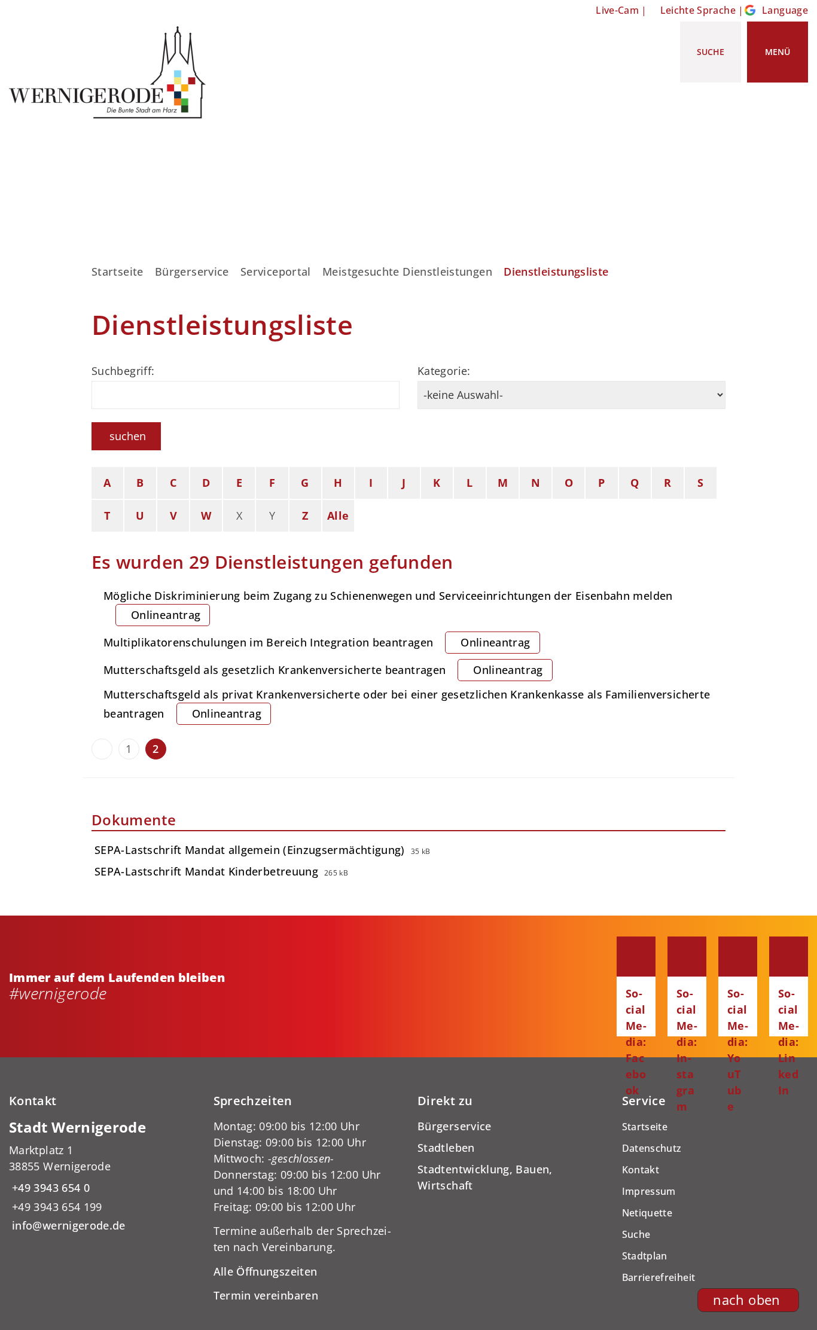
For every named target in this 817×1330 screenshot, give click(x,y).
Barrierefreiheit (659, 1277)
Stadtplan (644, 1255)
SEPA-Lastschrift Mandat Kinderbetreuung (206, 871)
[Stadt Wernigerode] (102, 1176)
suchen (127, 436)
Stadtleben (446, 1147)
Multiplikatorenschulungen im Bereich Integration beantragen (317, 642)
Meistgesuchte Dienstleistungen (407, 271)
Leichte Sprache (698, 10)
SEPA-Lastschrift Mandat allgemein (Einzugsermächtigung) (249, 850)
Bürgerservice (192, 271)
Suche (636, 1234)
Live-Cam (617, 10)
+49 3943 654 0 (49, 1187)
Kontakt (641, 1169)
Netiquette (647, 1212)
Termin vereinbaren (266, 1295)
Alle (338, 515)
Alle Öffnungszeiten (266, 1271)
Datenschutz (652, 1148)
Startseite (118, 271)
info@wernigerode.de (67, 1225)
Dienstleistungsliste (556, 271)
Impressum (649, 1191)
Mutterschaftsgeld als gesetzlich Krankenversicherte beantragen (323, 670)
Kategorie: (444, 371)
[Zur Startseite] (112, 72)
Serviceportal (275, 271)
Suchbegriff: (123, 371)
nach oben (746, 1299)
